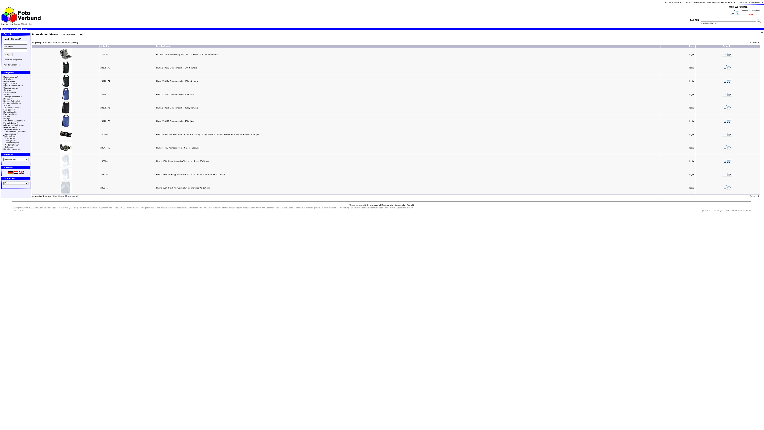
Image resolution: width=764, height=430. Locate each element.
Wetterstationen (12, 145)
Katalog (5, 29)
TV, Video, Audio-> (11, 108)
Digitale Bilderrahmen (13, 86)
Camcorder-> (9, 90)
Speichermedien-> (11, 88)
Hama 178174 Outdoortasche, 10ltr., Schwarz (177, 81)
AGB (365, 205)
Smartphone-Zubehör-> (14, 121)
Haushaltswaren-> (11, 149)
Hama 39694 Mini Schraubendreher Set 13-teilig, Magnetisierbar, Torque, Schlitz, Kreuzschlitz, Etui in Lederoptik (207, 134)
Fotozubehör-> (10, 114)
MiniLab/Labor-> (10, 123)
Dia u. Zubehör (10, 112)
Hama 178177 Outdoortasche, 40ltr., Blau (175, 121)
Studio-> (7, 94)
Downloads (400, 205)
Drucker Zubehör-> (11, 101)
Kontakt (410, 205)
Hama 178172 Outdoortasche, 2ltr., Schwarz (176, 68)
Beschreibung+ (163, 46)
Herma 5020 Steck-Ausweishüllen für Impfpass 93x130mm (183, 188)
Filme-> (6, 116)
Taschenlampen (12, 143)
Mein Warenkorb (738, 7)
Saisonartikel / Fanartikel (16, 132)
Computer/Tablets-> (12, 103)
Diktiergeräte (10, 140)
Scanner (7, 105)
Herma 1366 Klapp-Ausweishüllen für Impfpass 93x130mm (183, 161)
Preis (691, 46)
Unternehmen (355, 205)
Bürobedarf (10, 138)
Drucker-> (7, 99)
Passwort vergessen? (13, 60)
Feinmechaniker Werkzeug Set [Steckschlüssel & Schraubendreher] (187, 54)
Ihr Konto (744, 2)
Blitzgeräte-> (9, 81)
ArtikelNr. (104, 46)
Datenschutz (387, 205)
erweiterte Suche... (709, 23)
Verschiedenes (19, 29)
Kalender (9, 147)
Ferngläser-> (9, 110)
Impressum (756, 2)
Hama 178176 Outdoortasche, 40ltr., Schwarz (177, 108)
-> (11, 129)
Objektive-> (8, 79)
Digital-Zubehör (10, 83)
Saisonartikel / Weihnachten (10, 135)
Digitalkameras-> (11, 77)
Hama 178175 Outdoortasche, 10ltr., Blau (175, 94)
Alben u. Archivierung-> (14, 125)
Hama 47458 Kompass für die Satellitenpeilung (178, 148)
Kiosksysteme (9, 92)
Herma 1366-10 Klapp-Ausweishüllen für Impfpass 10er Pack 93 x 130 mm (190, 174)
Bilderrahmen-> (10, 127)
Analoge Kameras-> (12, 97)
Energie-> (7, 118)
